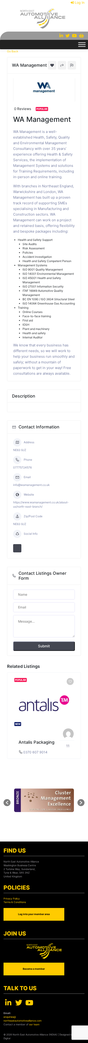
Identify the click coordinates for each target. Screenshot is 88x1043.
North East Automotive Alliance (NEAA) (35, 1034)
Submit (44, 646)
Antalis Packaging (36, 742)
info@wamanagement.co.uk (31, 485)
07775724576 (22, 467)
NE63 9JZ (19, 450)
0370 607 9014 (35, 752)
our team (34, 1024)
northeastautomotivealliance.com (23, 1020)
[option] (44, 715)
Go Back (12, 51)
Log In (79, 2)
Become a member (34, 968)
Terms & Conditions (15, 902)
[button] (7, 802)
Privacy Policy (12, 898)
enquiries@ (10, 1016)
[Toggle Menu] (82, 44)
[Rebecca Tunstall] (68, 733)
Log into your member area (34, 914)
